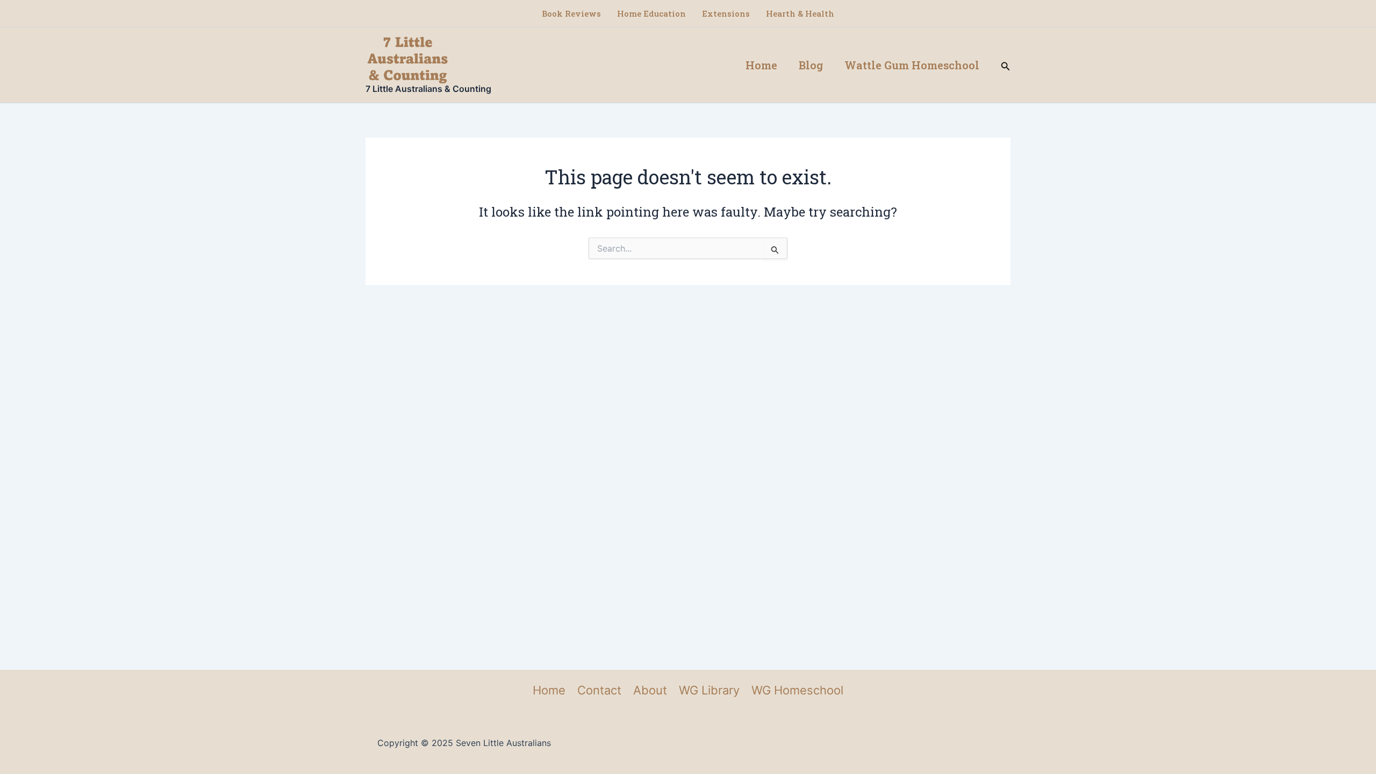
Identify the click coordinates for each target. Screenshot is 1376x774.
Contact (599, 690)
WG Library (709, 690)
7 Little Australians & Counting (428, 88)
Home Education (651, 13)
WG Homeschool (797, 690)
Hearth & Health (800, 13)
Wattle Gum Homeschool (911, 65)
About (650, 690)
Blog (811, 65)
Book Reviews (571, 13)
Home (761, 65)
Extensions (726, 13)
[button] (1005, 65)
